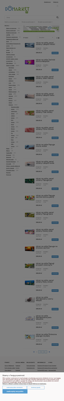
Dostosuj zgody (35, 387)
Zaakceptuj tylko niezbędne (15, 387)
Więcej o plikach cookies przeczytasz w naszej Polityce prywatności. (24, 384)
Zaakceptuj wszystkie (15, 391)
